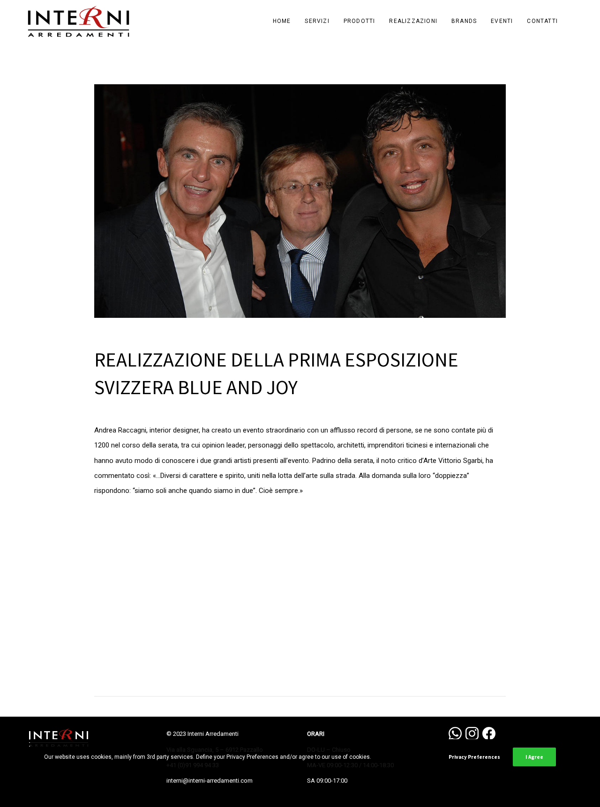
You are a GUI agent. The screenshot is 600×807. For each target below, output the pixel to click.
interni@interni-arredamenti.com (209, 780)
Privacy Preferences (474, 757)
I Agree (534, 757)
